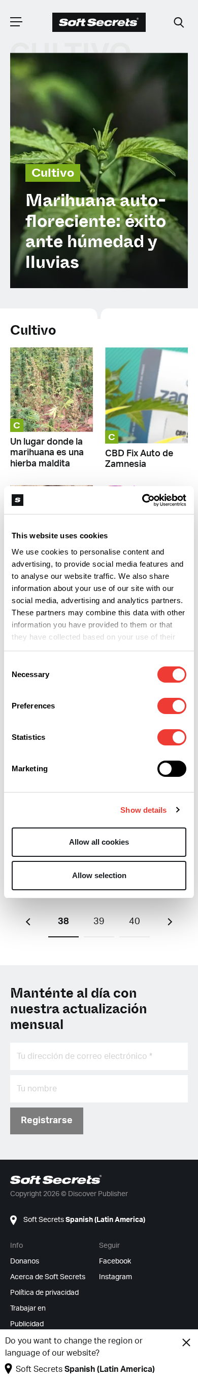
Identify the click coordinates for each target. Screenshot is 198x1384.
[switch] (171, 706)
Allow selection (99, 875)
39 (99, 921)
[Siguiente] (170, 922)
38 (63, 921)
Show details (143, 810)
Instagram (115, 1277)
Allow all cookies (99, 842)
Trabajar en (28, 1308)
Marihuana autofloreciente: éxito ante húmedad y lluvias (95, 231)
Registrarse (47, 1120)
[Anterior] (28, 922)
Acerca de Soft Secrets (47, 1277)
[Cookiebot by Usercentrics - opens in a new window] (142, 500)
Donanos (24, 1261)
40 (134, 921)
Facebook (115, 1261)
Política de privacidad (44, 1292)
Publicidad (27, 1324)
